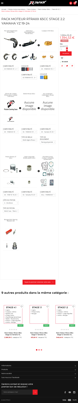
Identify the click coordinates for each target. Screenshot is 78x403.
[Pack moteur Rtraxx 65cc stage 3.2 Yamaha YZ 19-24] (13, 314)
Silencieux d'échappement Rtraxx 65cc (29, 32)
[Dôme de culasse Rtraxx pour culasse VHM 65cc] (11, 106)
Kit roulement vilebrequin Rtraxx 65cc (48, 95)
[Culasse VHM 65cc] (48, 43)
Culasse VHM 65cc (48, 31)
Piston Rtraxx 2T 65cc (10, 157)
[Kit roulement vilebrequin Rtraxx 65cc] (48, 106)
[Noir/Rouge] (27, 69)
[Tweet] (67, 66)
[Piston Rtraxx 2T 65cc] (11, 169)
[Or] (45, 77)
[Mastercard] (69, 400)
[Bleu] (42, 77)
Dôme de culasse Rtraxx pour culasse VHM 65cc (10, 95)
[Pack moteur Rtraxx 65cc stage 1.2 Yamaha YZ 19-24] (64, 314)
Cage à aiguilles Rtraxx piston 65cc (29, 157)
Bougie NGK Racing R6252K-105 (10, 220)
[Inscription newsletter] (35, 392)
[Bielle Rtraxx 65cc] (29, 106)
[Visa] (64, 400)
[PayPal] (75, 400)
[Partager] (62, 66)
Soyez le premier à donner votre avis (38, 282)
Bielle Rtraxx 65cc (29, 93)
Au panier (65, 53)
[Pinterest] (72, 66)
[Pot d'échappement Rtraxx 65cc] (11, 43)
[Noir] (23, 69)
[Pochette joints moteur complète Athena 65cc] (48, 169)
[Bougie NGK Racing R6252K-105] (11, 232)
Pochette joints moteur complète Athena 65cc (48, 158)
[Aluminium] (31, 69)
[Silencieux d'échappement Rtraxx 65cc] (29, 43)
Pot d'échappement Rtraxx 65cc (10, 31)
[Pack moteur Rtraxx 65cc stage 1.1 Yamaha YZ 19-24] (38, 314)
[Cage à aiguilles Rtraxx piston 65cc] (29, 169)
